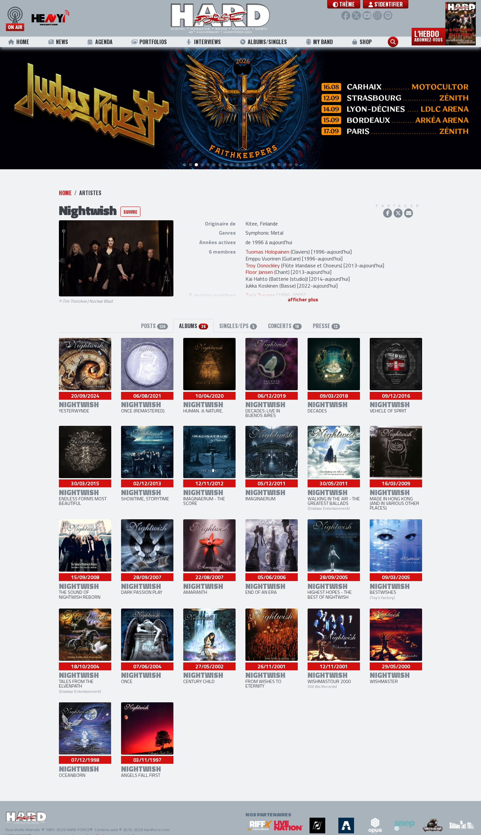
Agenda (104, 42)
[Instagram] (377, 15)
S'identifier (388, 4)
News (62, 42)
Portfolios (153, 42)
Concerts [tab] (283, 326)
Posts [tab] (153, 326)
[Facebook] (345, 15)
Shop (366, 42)
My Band (323, 42)
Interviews (207, 42)
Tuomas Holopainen (267, 252)
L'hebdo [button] (428, 35)
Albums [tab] (192, 326)
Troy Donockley (262, 266)
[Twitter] (356, 15)
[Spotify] (387, 15)
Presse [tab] (325, 326)
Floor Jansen (259, 272)
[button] (343, 4)
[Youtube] (367, 15)
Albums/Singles (267, 42)
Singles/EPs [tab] (237, 326)
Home (22, 42)
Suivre (130, 212)
